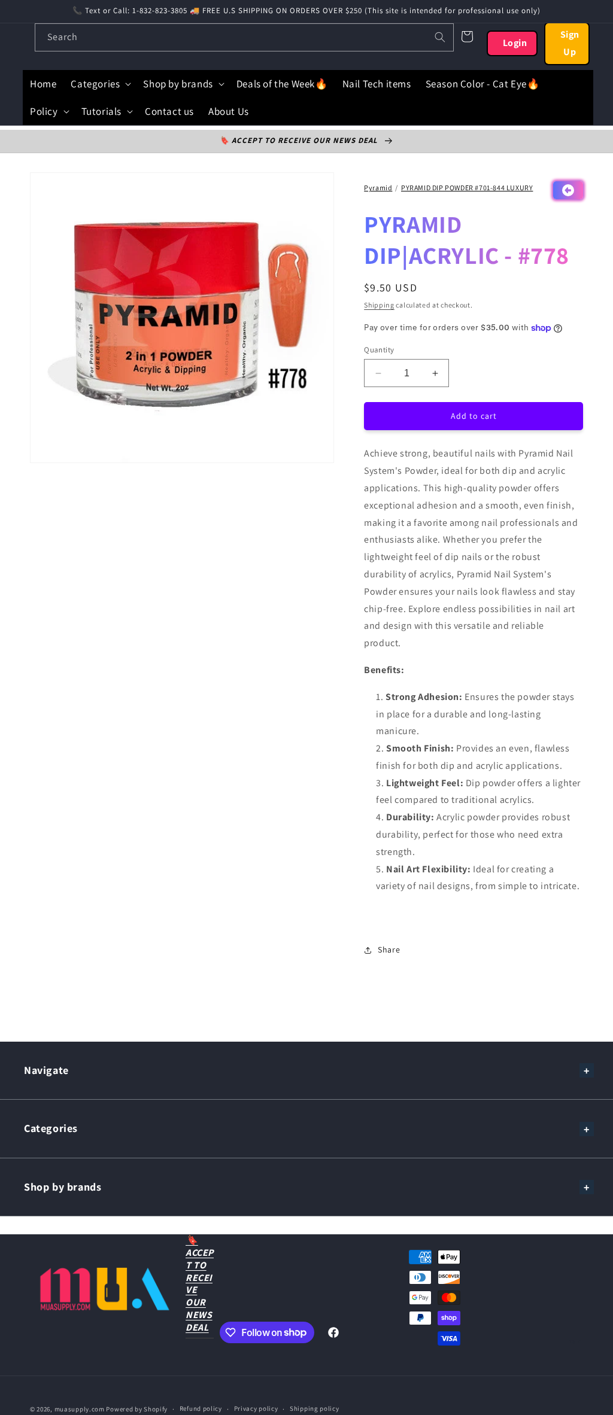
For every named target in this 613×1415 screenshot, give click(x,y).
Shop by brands (62, 1187)
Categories (51, 1128)
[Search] (440, 37)
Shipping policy (314, 1408)
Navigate (46, 1070)
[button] (99, 84)
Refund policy (201, 1408)
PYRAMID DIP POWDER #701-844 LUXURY (467, 187)
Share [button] (389, 949)
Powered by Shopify (137, 1409)
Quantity (379, 350)
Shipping (379, 304)
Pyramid (378, 187)
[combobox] (244, 37)
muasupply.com (80, 1409)
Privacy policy (256, 1408)
